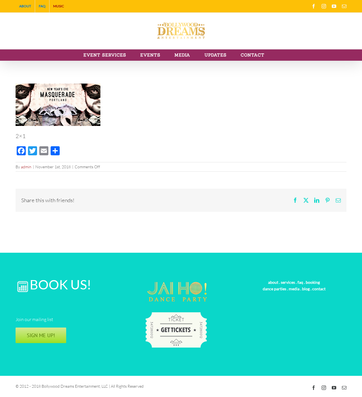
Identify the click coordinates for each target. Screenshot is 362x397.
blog (306, 288)
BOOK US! (60, 284)
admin (26, 166)
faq (300, 282)
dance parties (274, 288)
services (288, 282)
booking (313, 282)
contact (319, 288)
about (273, 282)
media (294, 288)
